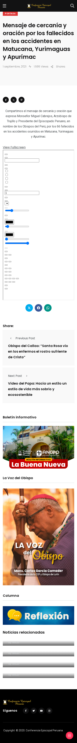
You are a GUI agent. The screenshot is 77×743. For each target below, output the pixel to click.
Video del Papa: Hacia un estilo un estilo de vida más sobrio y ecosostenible (37, 389)
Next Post (15, 376)
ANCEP (15, 642)
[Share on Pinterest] (21, 100)
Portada (10, 13)
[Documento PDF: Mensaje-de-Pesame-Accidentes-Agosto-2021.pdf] (38, 225)
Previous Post (25, 338)
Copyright (9, 730)
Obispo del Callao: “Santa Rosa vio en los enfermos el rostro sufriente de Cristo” (38, 351)
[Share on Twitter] (14, 100)
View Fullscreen (14, 147)
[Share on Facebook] (6, 100)
